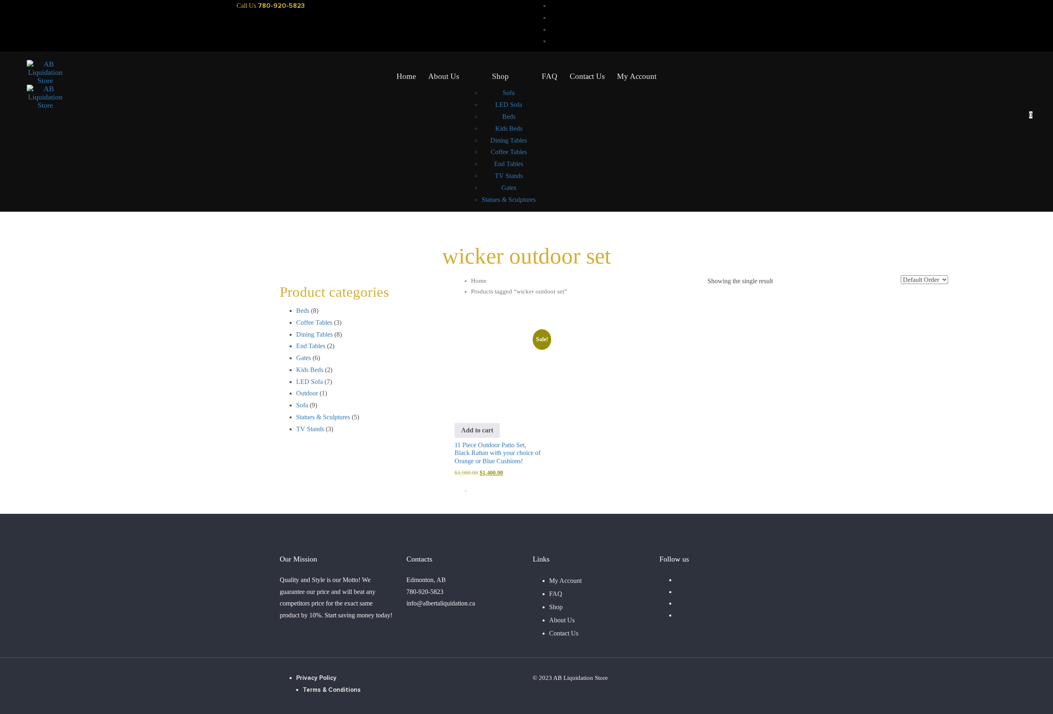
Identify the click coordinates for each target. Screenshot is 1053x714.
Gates (303, 357)
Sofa (302, 405)
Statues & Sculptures (323, 417)
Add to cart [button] (477, 430)
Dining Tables (314, 334)
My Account (565, 580)
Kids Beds (309, 369)
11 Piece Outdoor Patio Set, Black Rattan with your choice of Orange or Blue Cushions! (497, 452)
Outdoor (307, 393)
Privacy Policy (316, 678)
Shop (556, 606)
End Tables (310, 345)
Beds (302, 310)
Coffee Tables (314, 322)
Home (479, 280)
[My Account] (1024, 72)
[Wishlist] (1024, 98)
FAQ (555, 593)
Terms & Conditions (332, 690)
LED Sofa (309, 381)
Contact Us (563, 633)
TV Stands (310, 428)
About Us (562, 620)
